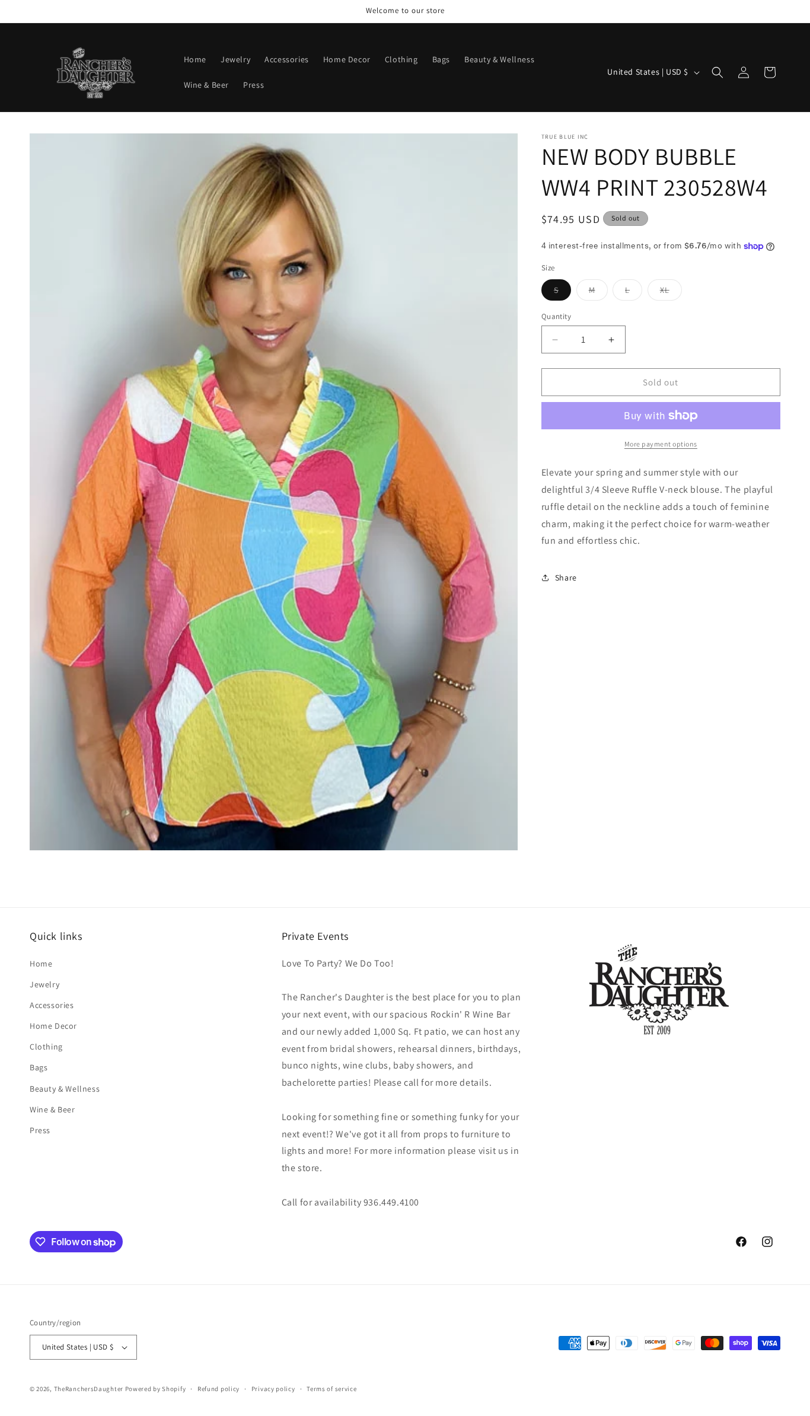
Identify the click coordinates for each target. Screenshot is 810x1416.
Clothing (46, 1046)
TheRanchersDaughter (88, 1389)
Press (40, 1130)
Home (41, 963)
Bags (38, 1067)
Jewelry (44, 984)
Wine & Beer (52, 1109)
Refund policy (218, 1389)
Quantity (556, 316)
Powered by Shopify (155, 1389)
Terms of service (331, 1389)
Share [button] (566, 577)
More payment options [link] (660, 443)
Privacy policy (273, 1389)
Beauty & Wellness (65, 1088)
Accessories (52, 1005)
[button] (717, 72)
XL (671, 292)
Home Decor (53, 1025)
